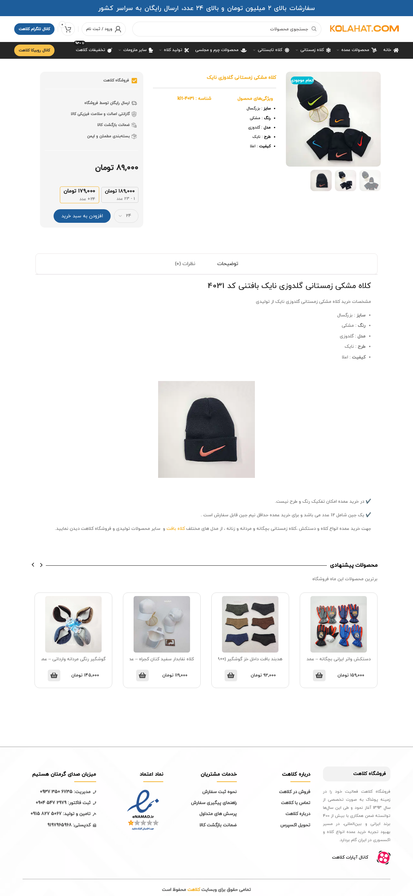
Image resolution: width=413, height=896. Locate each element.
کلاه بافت (176, 529)
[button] (33, 565)
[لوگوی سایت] (363, 29)
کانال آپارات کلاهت (350, 857)
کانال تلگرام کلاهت (34, 29)
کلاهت (360, 773)
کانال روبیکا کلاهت (34, 50)
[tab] (227, 264)
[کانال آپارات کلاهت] (383, 857)
